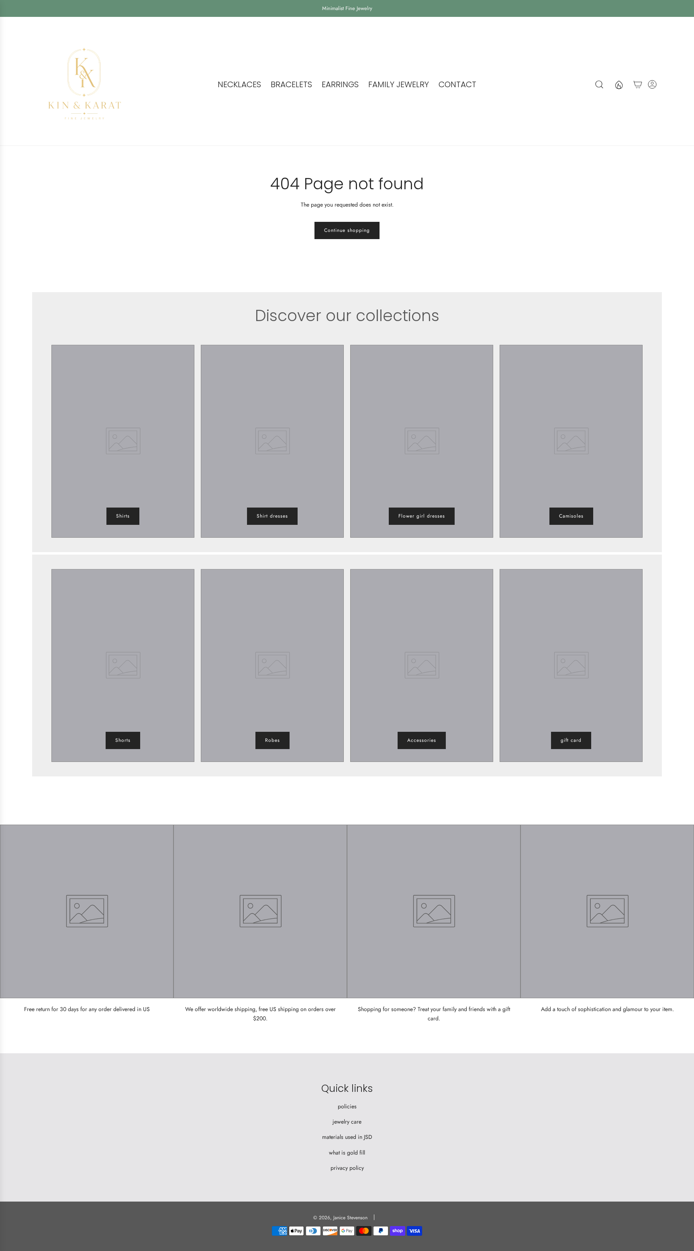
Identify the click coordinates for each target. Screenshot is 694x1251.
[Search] (599, 84)
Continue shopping (347, 230)
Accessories (421, 740)
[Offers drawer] (618, 84)
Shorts (123, 740)
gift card (571, 740)
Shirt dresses (272, 516)
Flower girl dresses (421, 516)
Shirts (123, 516)
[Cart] (637, 84)
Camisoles (571, 516)
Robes (272, 740)
